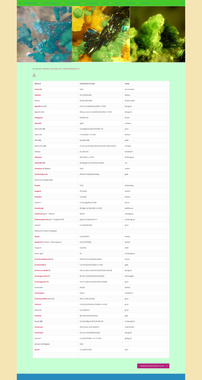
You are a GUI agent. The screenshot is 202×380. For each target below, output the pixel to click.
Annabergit (39, 208)
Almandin (38, 163)
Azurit (37, 349)
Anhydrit (38, 197)
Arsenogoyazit (40, 282)
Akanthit (38, 123)
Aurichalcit (39, 333)
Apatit (37, 236)
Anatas (37, 185)
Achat (37, 89)
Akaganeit (39, 117)
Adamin (38, 95)
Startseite (45, 69)
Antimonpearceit (41, 219)
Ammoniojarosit (41, 174)
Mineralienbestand (70, 69)
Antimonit (39, 214)
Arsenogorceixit (41, 276)
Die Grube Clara (56, 69)
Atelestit (38, 316)
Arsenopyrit (39, 293)
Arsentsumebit (41, 299)
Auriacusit (39, 327)
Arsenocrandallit (41, 270)
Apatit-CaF (39, 242)
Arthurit (38, 304)
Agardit (38, 106)
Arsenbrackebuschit (43, 259)
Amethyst (38, 168)
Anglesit (38, 191)
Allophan (38, 157)
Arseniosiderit (40, 265)
